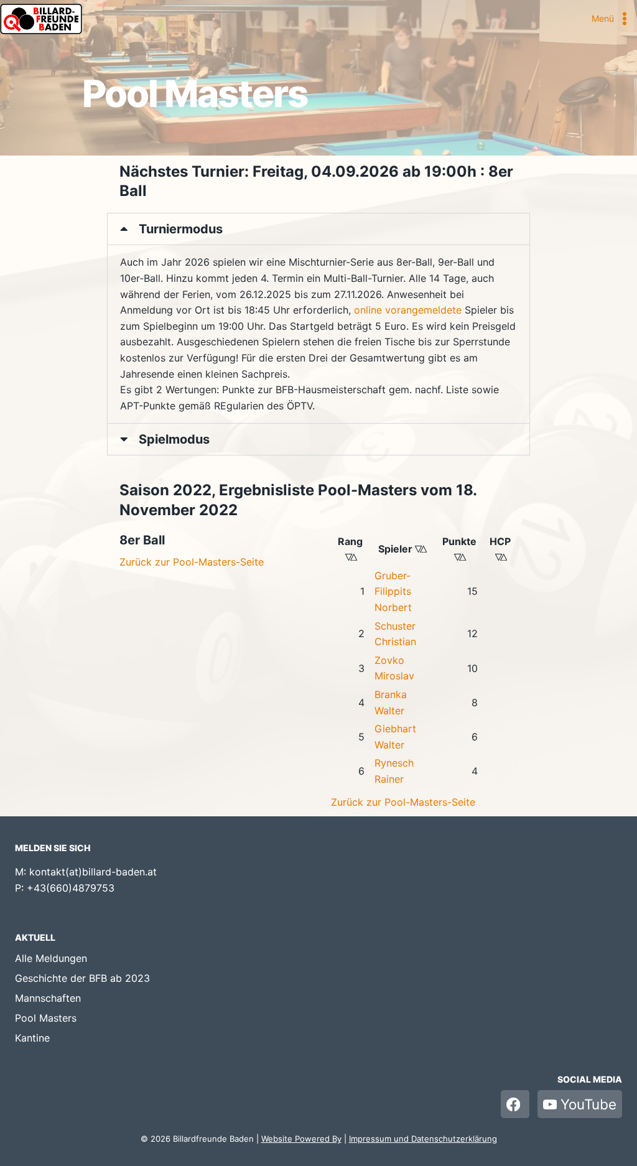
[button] (318, 229)
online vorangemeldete (408, 310)
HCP (501, 541)
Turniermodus (181, 229)
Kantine (32, 1038)
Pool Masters (46, 1018)
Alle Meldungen (51, 958)
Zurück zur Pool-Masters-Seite (191, 562)
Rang (351, 541)
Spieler (404, 549)
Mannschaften (48, 998)
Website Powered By (301, 1139)
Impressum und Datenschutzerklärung (423, 1139)
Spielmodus (174, 439)
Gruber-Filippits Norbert (393, 591)
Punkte (460, 541)
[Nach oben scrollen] (603, 1138)
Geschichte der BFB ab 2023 (82, 978)
